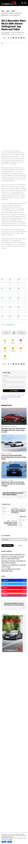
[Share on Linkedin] (18, 37)
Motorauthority (10, 324)
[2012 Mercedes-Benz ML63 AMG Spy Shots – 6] (22, 291)
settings (10, 839)
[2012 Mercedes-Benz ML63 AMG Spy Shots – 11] (14, 309)
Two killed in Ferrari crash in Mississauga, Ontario (10, 570)
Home (2, 11)
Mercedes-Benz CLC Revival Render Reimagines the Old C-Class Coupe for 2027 (13, 430)
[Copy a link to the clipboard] (24, 37)
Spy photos (14, 32)
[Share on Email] (21, 37)
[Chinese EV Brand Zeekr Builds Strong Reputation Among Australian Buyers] (14, 443)
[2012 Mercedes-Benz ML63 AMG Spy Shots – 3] (22, 282)
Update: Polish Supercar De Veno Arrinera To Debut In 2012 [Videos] (18, 511)
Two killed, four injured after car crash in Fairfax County (12, 558)
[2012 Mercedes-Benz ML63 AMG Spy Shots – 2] (14, 282)
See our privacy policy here (7, 836)
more (7, 11)
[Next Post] (22, 523)
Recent (20, 545)
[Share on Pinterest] (16, 37)
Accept (4, 841)
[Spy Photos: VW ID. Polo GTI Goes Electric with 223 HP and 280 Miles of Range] (14, 470)
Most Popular (8, 545)
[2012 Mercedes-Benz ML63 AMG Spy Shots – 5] (14, 291)
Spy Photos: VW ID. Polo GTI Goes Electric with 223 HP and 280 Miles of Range (13, 484)
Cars (22, 32)
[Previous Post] (6, 510)
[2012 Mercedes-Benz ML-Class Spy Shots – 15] (22, 319)
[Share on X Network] (11, 37)
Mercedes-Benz (5, 34)
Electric (3, 480)
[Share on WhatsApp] (13, 37)
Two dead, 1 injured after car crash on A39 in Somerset (13, 562)
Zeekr (2, 453)
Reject (9, 841)
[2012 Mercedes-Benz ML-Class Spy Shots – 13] (5, 319)
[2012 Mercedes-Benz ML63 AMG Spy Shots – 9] (22, 300)
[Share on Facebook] (8, 37)
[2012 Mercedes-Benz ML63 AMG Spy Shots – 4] (5, 291)
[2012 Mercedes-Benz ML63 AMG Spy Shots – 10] (5, 309)
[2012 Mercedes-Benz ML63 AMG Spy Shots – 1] (5, 282)
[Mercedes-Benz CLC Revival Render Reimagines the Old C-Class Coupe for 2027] (14, 416)
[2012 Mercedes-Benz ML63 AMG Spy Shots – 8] (14, 300)
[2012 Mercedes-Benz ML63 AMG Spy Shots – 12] (22, 309)
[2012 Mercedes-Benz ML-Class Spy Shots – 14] (14, 319)
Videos (13, 11)
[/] (22, 3)
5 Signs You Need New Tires (17, 555)
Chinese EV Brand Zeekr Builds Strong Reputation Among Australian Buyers (13, 457)
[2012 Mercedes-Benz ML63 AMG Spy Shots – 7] (5, 300)
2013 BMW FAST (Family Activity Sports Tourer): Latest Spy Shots (10, 523)
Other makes (14, 508)
